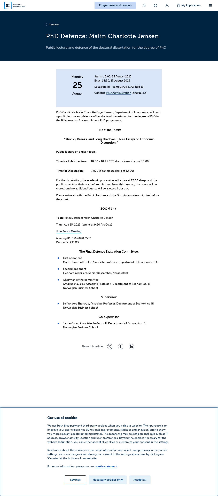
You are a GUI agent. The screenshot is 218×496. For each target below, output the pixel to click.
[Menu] (210, 5)
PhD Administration (118, 92)
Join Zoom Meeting (68, 231)
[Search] (144, 5)
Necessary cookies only (108, 479)
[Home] (14, 5)
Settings (75, 479)
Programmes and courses (115, 5)
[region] (109, 451)
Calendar (54, 24)
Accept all (140, 479)
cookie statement (106, 466)
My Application (191, 5)
